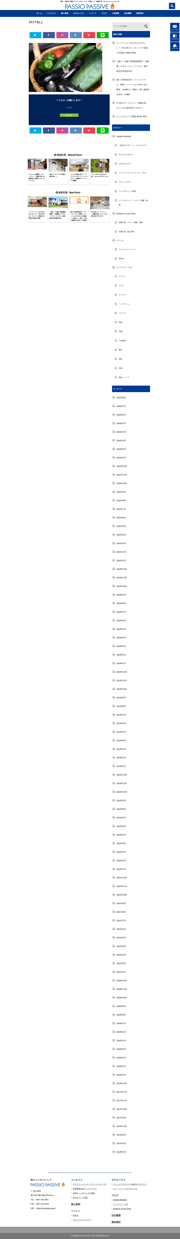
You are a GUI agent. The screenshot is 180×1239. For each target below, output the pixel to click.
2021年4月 (121, 946)
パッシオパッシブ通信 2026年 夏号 (131, 116)
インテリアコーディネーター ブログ (132, 173)
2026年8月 (121, 397)
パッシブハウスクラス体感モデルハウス (129, 1184)
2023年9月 (121, 697)
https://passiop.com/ (45, 1208)
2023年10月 (121, 689)
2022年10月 (121, 792)
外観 (120, 331)
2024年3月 (121, 646)
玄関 (120, 368)
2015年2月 (121, 1143)
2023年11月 (121, 680)
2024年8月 (121, 603)
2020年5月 (121, 1040)
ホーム (39, 13)
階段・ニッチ (124, 377)
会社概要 (127, 13)
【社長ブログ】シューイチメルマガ (132, 145)
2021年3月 (121, 955)
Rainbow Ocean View (126, 213)
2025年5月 (121, 526)
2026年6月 (121, 415)
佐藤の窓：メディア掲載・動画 (131, 222)
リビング (122, 313)
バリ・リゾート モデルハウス (125, 1189)
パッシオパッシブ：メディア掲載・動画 (133, 202)
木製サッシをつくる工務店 (84, 1193)
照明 (120, 359)
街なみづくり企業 (80, 1198)
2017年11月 (121, 1100)
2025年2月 (121, 552)
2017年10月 (121, 1109)
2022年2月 (121, 860)
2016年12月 (121, 1126)
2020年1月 (121, 1075)
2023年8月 (121, 706)
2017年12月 (121, 1092)
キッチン (122, 276)
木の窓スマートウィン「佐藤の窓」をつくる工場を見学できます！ (132, 105)
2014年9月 (121, 1152)
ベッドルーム (124, 304)
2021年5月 (121, 937)
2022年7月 (121, 817)
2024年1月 (121, 663)
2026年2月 (121, 449)
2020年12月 (121, 980)
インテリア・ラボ (124, 267)
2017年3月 (121, 1117)
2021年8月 (121, 912)
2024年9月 (121, 595)
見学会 (121, 259)
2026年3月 (121, 440)
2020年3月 (121, 1057)
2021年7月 (121, 920)
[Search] (146, 26)
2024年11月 (121, 577)
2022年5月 (121, 835)
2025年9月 (121, 492)
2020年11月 (121, 989)
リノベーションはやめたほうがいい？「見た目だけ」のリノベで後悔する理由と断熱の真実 (132, 48)
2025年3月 (121, 543)
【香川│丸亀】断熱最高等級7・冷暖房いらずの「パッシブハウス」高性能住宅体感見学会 (132, 66)
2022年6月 (121, 826)
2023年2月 (121, 757)
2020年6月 (121, 1032)
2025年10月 (121, 483)
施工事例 (64, 13)
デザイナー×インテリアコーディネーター (90, 1184)
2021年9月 (121, 903)
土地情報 (115, 13)
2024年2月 (121, 655)
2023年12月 (121, 672)
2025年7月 (121, 509)
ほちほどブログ (125, 164)
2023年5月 (121, 732)
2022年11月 (121, 783)
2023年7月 (121, 715)
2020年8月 (121, 1015)
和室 (120, 322)
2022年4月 (121, 843)
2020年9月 (121, 1006)
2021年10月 (121, 895)
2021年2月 (121, 963)
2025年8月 (121, 500)
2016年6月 (121, 1135)
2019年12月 (121, 1083)
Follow (69, 107)
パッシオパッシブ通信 (127, 191)
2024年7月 (121, 612)
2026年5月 (121, 423)
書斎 (120, 350)
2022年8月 (121, 809)
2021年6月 (121, 929)
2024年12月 (121, 569)
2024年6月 (121, 620)
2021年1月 (121, 972)
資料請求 (140, 13)
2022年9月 (121, 800)
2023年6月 (121, 723)
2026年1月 (121, 457)
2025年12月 (121, 466)
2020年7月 (121, 1023)
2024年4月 (121, 637)
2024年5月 (121, 629)
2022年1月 (121, 869)
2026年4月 (121, 432)
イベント (120, 240)
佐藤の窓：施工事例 (126, 232)
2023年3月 (121, 749)
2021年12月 (121, 877)
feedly (69, 115)
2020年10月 (121, 997)
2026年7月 (121, 406)
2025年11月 (121, 475)
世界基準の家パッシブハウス (85, 1189)
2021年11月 (121, 886)
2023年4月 (121, 740)
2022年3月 (121, 852)
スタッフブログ (125, 182)
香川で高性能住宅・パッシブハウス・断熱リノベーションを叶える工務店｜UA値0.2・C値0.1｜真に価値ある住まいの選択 (132, 87)
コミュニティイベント (127, 249)
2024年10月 (121, 586)
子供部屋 (122, 341)
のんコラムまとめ (125, 154)
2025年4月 (121, 535)
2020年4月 (121, 1049)
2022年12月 (121, 775)
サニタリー (123, 295)
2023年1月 (121, 766)
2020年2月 (121, 1066)
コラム (121, 285)
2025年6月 (121, 517)
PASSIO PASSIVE (123, 136)
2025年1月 (121, 560)
